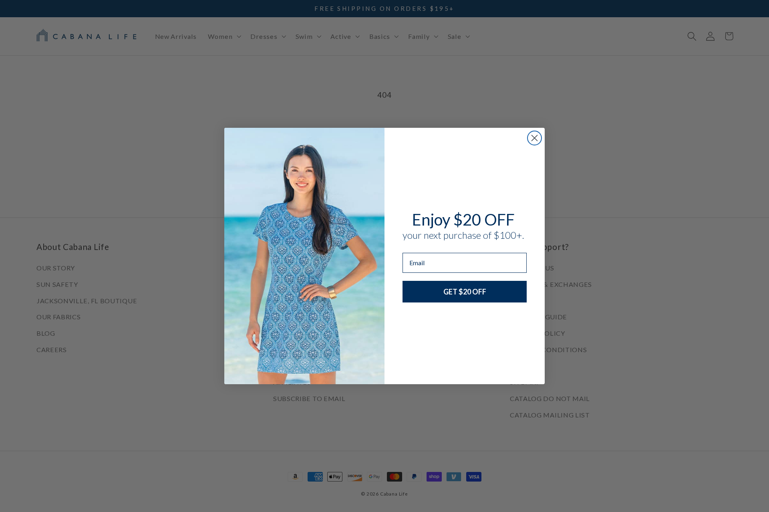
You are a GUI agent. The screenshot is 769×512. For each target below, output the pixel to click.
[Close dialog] (534, 138)
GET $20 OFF (464, 291)
